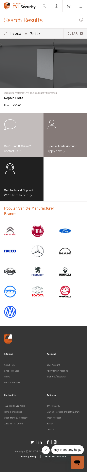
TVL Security (53, 405)
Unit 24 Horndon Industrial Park (63, 411)
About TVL (9, 364)
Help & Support (12, 382)
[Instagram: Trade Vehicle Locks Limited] (55, 442)
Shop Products (11, 370)
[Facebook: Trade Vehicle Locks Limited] (47, 442)
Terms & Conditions (55, 456)
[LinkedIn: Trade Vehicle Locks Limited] (40, 442)
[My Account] (56, 6)
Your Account (53, 364)
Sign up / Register (56, 376)
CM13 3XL (52, 429)
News (7, 376)
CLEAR (73, 33)
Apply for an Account (57, 370)
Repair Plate (13, 98)
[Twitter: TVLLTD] (32, 442)
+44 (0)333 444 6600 (14, 405)
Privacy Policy (28, 456)
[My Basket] (69, 6)
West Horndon (54, 417)
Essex (50, 423)
